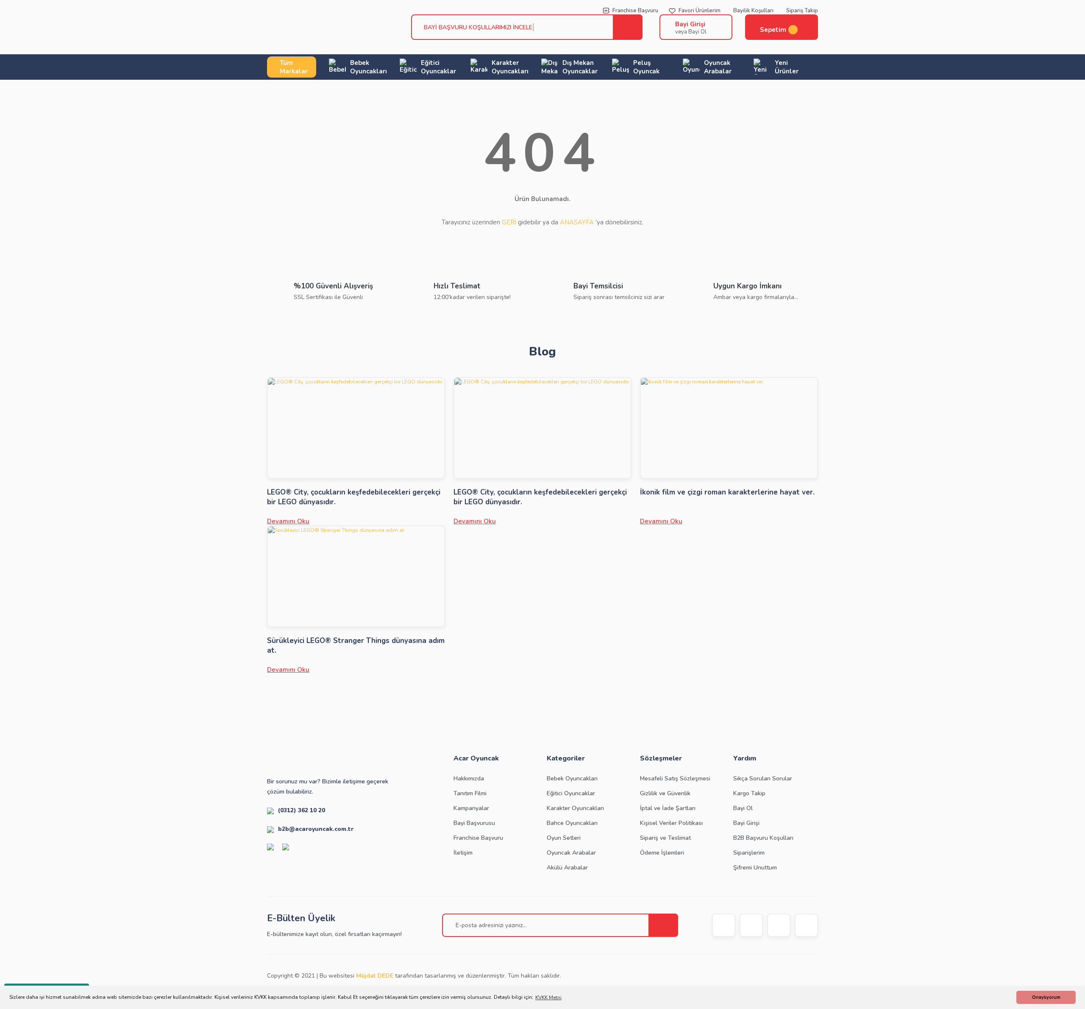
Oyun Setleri (564, 838)
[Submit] (663, 925)
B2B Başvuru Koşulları (763, 838)
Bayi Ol (743, 808)
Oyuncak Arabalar (571, 853)
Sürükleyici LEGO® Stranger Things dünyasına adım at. (356, 645)
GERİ (509, 222)
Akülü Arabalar (567, 868)
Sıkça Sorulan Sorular (762, 778)
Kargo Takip (749, 793)
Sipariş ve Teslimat (665, 838)
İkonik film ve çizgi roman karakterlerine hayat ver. (727, 492)
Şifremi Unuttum (755, 868)
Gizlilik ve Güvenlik (665, 793)
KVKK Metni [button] (548, 997)
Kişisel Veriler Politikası (671, 823)
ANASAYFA (577, 222)
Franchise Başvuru (478, 838)
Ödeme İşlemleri (662, 853)
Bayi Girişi (690, 24)
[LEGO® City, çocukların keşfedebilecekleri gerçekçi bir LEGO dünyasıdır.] (356, 428)
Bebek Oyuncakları (572, 778)
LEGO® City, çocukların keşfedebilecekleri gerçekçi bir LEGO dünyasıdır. (353, 497)
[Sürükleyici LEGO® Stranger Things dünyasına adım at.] (356, 576)
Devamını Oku (288, 521)
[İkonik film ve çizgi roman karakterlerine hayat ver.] (729, 428)
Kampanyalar (471, 808)
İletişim (463, 853)
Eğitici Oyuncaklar (571, 793)
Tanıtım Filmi (470, 793)
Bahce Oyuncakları (572, 823)
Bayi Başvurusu (474, 823)
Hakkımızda (468, 778)
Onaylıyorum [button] (1046, 997)
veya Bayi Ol (691, 32)
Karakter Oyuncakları (575, 808)
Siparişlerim (749, 853)
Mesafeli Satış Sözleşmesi (675, 778)
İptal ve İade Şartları (668, 808)
